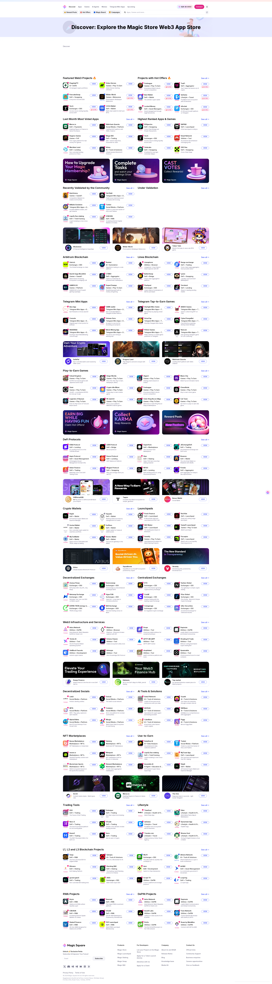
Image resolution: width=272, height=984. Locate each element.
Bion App (72, 307)
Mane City (184, 376)
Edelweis (126, 680)
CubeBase (148, 719)
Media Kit (165, 965)
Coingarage (148, 606)
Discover (72, 7)
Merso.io (72, 124)
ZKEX (108, 878)
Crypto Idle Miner (113, 387)
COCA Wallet (111, 106)
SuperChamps (111, 285)
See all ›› (205, 78)
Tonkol (108, 205)
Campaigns (115, 12)
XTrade (108, 822)
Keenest (109, 899)
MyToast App (186, 752)
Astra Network (74, 627)
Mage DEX (110, 136)
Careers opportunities (194, 961)
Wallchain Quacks (113, 124)
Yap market (176, 680)
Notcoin (184, 330)
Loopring (183, 878)
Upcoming (131, 7)
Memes (104, 7)
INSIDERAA (73, 330)
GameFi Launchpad (188, 525)
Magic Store (122, 950)
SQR (186, 7)
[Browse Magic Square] (207, 7)
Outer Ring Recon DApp (152, 399)
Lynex (183, 274)
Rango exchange (187, 262)
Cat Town (184, 399)
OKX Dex (184, 147)
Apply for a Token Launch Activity (146, 957)
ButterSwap (148, 274)
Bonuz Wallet (177, 498)
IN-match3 (110, 399)
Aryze (71, 899)
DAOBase (184, 708)
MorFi (145, 855)
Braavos (183, 456)
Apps (80, 7)
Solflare (109, 525)
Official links (191, 950)
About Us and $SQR (169, 950)
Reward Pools (72, 12)
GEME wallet (110, 307)
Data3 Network (150, 697)
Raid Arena (73, 193)
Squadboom (127, 566)
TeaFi (183, 83)
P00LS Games (149, 330)
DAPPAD (184, 124)
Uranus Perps (74, 583)
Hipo (145, 456)
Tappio (125, 497)
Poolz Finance (149, 513)
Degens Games (75, 136)
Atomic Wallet (111, 537)
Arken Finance (74, 468)
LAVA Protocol (111, 445)
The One (175, 794)
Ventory (109, 741)
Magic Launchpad (124, 954)
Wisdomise (77, 247)
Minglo (108, 719)
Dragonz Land (128, 359)
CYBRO (108, 274)
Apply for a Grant (143, 965)
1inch (71, 106)
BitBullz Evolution (75, 205)
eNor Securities (187, 606)
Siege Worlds (111, 376)
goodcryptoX (74, 878)
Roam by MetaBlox (188, 922)
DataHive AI (148, 741)
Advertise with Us (143, 962)
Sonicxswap (110, 583)
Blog (163, 957)
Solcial (108, 697)
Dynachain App (186, 822)
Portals (183, 468)
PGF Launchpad (112, 922)
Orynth (183, 697)
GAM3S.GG (73, 285)
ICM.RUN (109, 216)
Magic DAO (121, 965)
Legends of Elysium (76, 399)
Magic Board (101, 12)
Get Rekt (109, 193)
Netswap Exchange (76, 594)
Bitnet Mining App (112, 330)
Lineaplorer (148, 262)
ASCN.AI (147, 708)
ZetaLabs (147, 147)
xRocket (184, 106)
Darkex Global (186, 583)
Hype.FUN (109, 594)
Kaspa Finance (78, 680)
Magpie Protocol (112, 468)
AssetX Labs (148, 911)
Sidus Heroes (111, 83)
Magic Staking (123, 957)
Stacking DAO (111, 866)
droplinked (147, 650)
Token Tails (176, 246)
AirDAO (182, 866)
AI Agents (95, 7)
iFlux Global (185, 594)
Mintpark (109, 752)
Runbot (108, 262)
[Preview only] (177, 332)
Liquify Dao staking (76, 216)
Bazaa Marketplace (76, 741)
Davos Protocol (112, 456)
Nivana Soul (185, 833)
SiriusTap (147, 318)
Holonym (109, 650)
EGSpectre (148, 124)
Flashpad (147, 285)
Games (87, 7)
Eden (183, 810)
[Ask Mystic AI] (267, 492)
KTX (145, 583)
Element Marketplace (114, 764)
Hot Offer (131, 98)
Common (109, 708)
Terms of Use (80, 973)
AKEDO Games (186, 307)
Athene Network (186, 855)
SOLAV (108, 911)
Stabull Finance (75, 922)
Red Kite (184, 513)
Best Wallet (148, 95)
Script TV (147, 878)
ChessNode (184, 387)
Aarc (145, 866)
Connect (199, 7)
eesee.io (72, 752)
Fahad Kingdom (75, 376)
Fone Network (186, 911)
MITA (71, 708)
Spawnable (184, 650)
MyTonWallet (74, 537)
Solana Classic (112, 639)
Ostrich (72, 262)
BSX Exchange (111, 606)
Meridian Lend (74, 147)
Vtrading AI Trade (187, 639)
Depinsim (183, 627)
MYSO (145, 468)
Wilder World (111, 94)
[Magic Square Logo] (64, 6)
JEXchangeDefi (186, 445)
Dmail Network (186, 136)
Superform (147, 445)
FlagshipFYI (73, 83)
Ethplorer (109, 627)
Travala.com (149, 833)
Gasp (71, 855)
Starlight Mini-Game (151, 307)
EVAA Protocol (74, 445)
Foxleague (148, 83)
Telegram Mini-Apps (117, 7)
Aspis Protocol (74, 456)
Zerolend (184, 285)
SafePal (76, 359)
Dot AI (75, 794)
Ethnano (72, 866)
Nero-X (72, 822)
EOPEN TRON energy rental (79, 606)
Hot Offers (86, 12)
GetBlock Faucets (76, 650)
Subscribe (99, 958)
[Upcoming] (102, 96)
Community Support (193, 954)
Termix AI (72, 639)
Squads (109, 514)
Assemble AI (148, 764)
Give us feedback (192, 965)
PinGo (146, 922)
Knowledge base (168, 961)
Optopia (109, 855)
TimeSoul (147, 810)
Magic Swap (122, 961)
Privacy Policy (68, 973)
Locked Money (149, 106)
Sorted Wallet (74, 525)
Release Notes (167, 954)
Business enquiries (193, 957)
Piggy (183, 719)
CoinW (146, 594)
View (94, 84)
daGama (184, 95)
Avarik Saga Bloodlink (77, 274)
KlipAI (71, 514)
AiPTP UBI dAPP (149, 639)
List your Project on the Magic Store (148, 951)
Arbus (108, 147)
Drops (145, 627)
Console (72, 318)
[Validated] (65, 85)
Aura (108, 833)
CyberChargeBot (187, 318)
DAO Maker (148, 525)
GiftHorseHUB (78, 497)
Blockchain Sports (76, 764)
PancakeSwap (74, 94)
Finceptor (184, 536)
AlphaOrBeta (74, 719)
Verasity (175, 566)
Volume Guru (111, 318)
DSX (71, 810)
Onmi (71, 387)
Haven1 (72, 833)
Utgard (146, 376)
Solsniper (109, 810)
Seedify (147, 536)
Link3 (71, 697)
